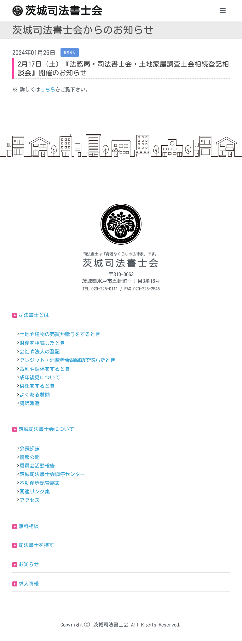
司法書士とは (34, 315)
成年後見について (40, 377)
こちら (47, 89)
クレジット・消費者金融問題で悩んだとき (67, 360)
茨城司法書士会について (46, 429)
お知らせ (29, 564)
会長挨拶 (30, 448)
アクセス (30, 500)
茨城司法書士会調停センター (52, 474)
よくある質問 (35, 394)
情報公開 (30, 457)
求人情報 (29, 583)
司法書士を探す (36, 545)
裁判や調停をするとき (45, 368)
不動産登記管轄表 (40, 483)
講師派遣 (30, 403)
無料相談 (29, 526)
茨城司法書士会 (63, 10)
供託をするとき (37, 385)
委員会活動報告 (37, 465)
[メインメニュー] (223, 11)
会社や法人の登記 (40, 351)
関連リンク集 (35, 491)
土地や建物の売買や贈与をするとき (60, 334)
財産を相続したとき (42, 343)
